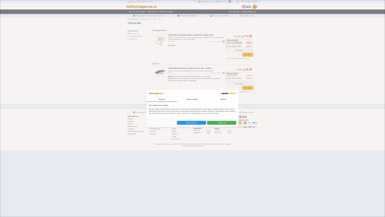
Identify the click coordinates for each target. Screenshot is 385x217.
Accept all (221, 123)
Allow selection (191, 123)
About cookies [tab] (192, 99)
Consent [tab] (162, 99)
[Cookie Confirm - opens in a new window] (228, 93)
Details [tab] (223, 99)
